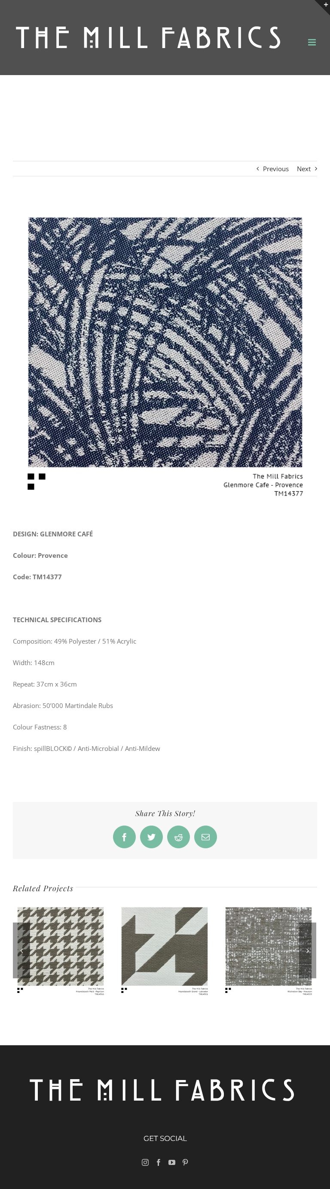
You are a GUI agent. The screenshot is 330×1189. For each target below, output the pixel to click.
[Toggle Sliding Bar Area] (322, 7)
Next (304, 168)
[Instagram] (145, 1162)
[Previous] (21, 950)
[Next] (307, 950)
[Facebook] (158, 1162)
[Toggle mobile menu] (312, 42)
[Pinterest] (185, 1162)
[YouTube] (171, 1162)
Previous (276, 168)
